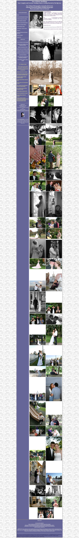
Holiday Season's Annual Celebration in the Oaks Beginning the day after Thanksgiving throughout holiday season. (23, 99)
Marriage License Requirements (22, 22)
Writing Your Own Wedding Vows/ (23, 529)
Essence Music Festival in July (22, 91)
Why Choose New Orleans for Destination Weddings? (23, 57)
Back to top (39, 520)
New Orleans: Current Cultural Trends (22, 60)
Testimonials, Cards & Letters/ (29, 526)
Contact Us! (19, 37)
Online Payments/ (37, 527)
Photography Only (56, 18)
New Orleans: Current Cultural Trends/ (48, 530)
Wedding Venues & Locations (22, 18)
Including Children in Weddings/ (34, 529)
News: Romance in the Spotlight (22, 42)
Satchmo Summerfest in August (22, 93)
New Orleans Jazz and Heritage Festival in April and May (22, 86)
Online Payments (20, 35)
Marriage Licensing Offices (21, 24)
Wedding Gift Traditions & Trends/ (46, 529)
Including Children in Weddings (22, 50)
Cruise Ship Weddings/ (56, 529)
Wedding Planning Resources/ (49, 526)
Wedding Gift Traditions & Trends (23, 52)
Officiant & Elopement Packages (22, 16)
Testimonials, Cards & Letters (22, 28)
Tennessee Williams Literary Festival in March (21, 77)
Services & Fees (48, 17)
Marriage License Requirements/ (30, 525)
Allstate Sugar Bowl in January (22, 71)
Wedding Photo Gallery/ (50, 525)
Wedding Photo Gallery (21, 26)
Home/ (29, 524)
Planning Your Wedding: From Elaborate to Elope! (23, 45)
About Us (18, 30)
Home (18, 14)
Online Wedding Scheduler (21, 20)
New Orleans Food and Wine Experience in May (22, 89)
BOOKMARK (22, 119)
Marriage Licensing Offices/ (41, 525)
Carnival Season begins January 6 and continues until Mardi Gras (22, 74)
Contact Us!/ (42, 527)
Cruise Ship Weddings (22, 54)
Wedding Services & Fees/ (35, 524)
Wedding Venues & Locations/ (45, 524)
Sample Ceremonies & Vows (23, 47)
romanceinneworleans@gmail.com (23, 110)
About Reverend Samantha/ (39, 526)
